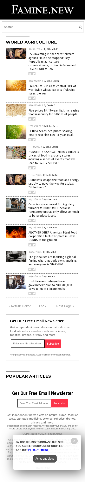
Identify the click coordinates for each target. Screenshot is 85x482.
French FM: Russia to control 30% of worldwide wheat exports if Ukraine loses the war (52, 89)
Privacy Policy (38, 450)
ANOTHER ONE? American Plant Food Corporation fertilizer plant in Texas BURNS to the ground (52, 236)
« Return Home (20, 306)
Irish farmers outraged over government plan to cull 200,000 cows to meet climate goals (50, 285)
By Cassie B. (50, 105)
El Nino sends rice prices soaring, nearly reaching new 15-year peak (50, 133)
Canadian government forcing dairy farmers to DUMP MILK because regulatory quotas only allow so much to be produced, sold (53, 210)
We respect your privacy (54, 425)
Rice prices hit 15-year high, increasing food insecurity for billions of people (53, 112)
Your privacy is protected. (23, 354)
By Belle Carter (51, 81)
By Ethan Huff (50, 49)
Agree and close (44, 458)
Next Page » (65, 306)
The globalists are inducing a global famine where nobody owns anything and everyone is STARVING (52, 260)
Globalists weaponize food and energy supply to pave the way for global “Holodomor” (53, 183)
